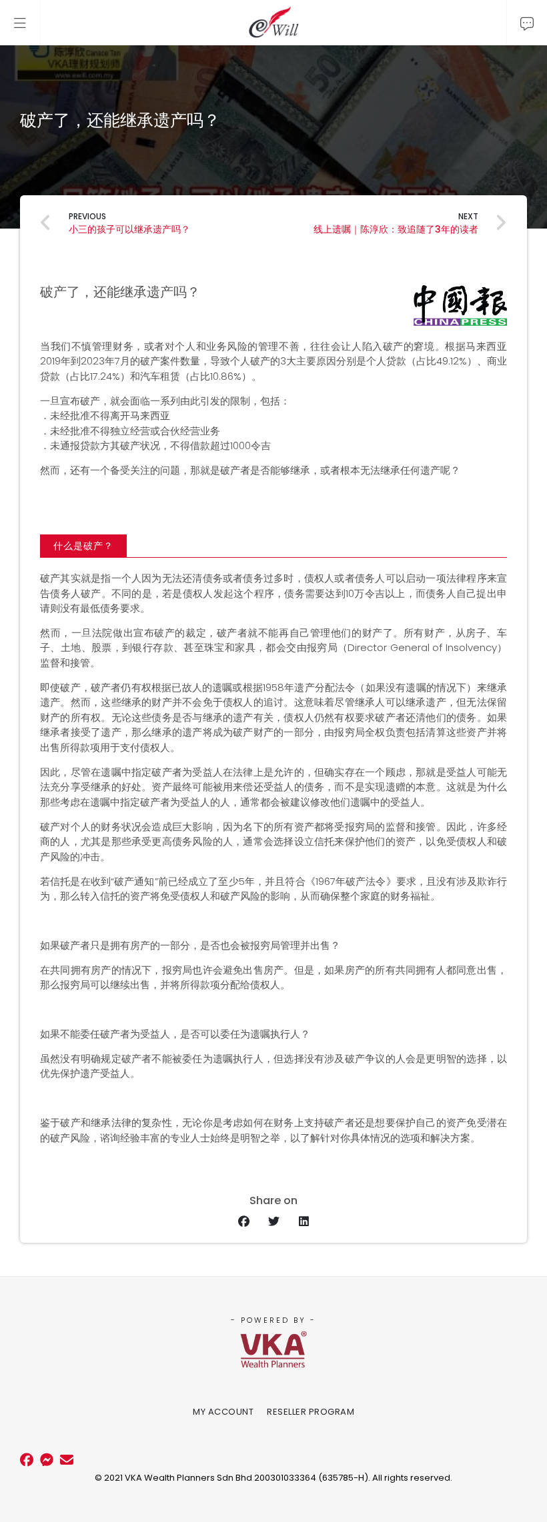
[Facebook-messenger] (46, 1460)
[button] (83, 545)
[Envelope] (66, 1460)
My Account (223, 1411)
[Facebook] (26, 1460)
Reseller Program (310, 1411)
